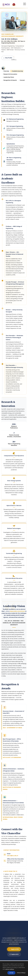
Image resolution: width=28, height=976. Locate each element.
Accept (11, 972)
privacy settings (10, 969)
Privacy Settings (21, 972)
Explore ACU (15, 954)
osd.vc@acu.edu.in (12, 855)
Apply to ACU (15, 949)
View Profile (8, 58)
